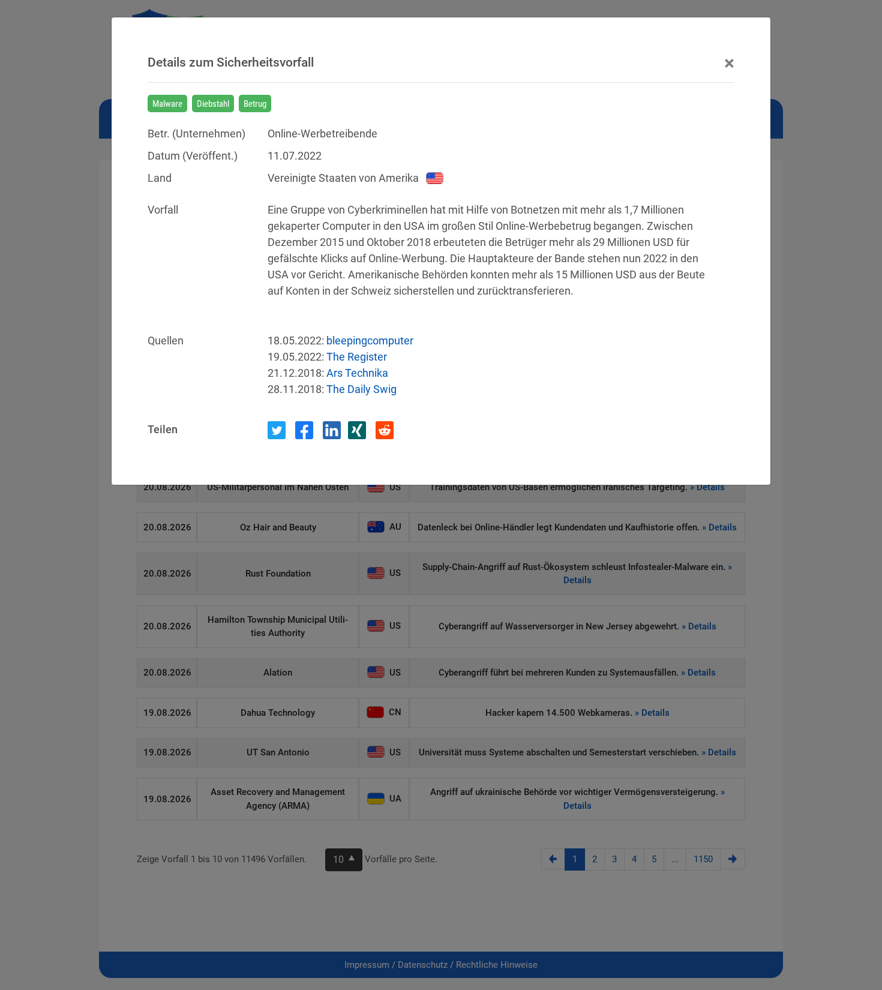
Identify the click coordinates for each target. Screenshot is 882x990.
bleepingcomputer (369, 340)
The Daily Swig (361, 389)
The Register (356, 356)
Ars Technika (357, 373)
